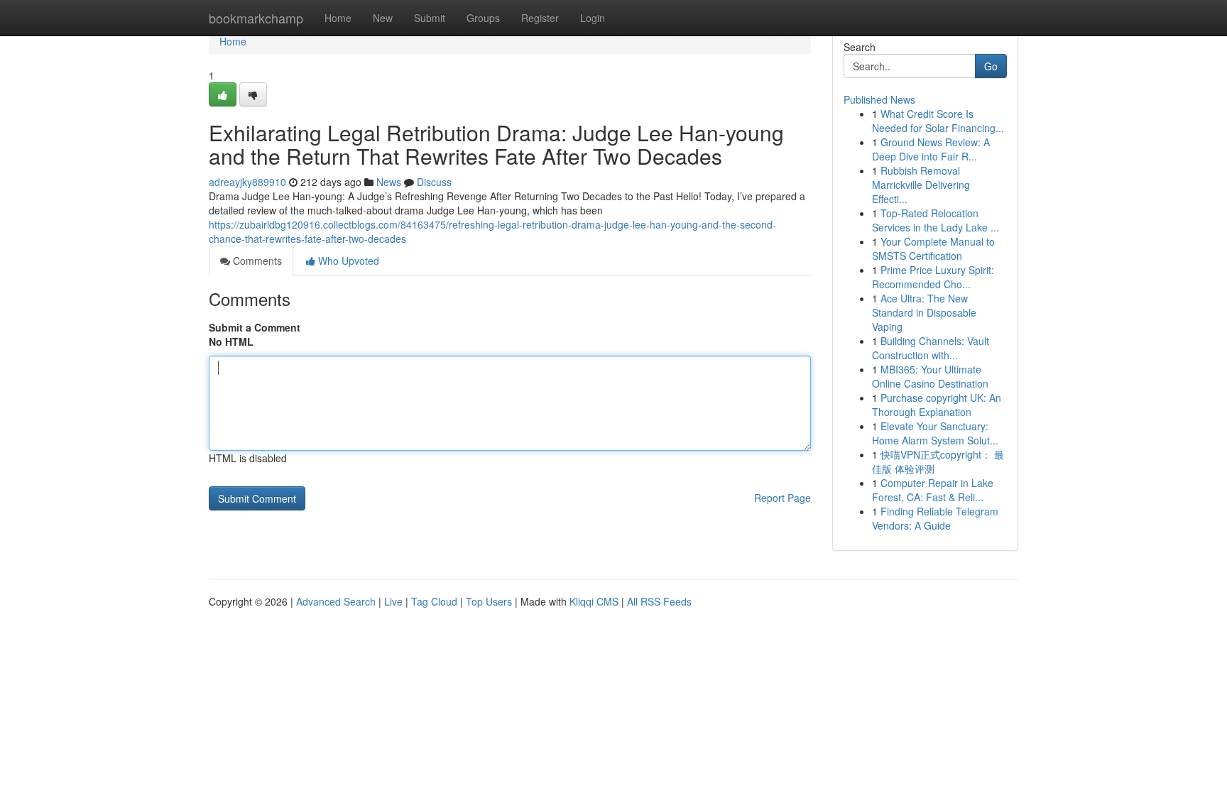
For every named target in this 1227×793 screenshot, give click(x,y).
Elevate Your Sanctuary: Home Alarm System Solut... (935, 433)
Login (592, 18)
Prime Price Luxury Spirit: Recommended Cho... (933, 277)
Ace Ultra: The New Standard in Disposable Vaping (924, 312)
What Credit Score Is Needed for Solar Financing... (938, 120)
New (383, 18)
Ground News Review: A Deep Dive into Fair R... (931, 149)
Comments (256, 260)
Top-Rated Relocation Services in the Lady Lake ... (935, 220)
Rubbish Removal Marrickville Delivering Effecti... (921, 184)
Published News (879, 99)
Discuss (434, 182)
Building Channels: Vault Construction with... (930, 348)
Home (338, 18)
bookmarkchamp (256, 18)
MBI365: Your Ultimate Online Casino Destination (930, 376)
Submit (429, 18)
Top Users (489, 601)
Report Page (782, 498)
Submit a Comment (254, 327)
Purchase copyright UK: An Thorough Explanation (936, 404)
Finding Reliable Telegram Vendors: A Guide (935, 518)
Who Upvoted (347, 260)
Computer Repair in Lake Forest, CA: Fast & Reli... (932, 490)
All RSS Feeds (659, 601)
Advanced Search (336, 601)
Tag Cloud (434, 601)
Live (393, 601)
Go (991, 66)
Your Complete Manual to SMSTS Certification (933, 248)
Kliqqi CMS (593, 601)
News (388, 182)
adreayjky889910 (247, 182)
